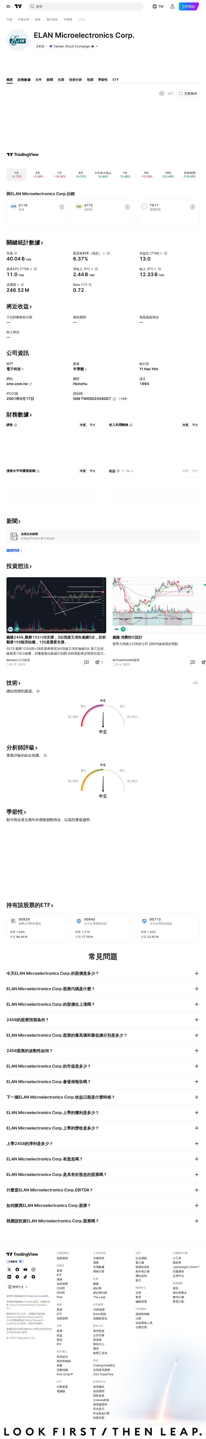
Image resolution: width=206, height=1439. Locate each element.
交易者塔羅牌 (101, 1369)
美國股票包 (100, 1318)
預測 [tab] (90, 80)
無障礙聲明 (100, 1404)
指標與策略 (143, 1314)
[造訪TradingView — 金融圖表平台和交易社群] (22, 154)
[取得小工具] (170, 93)
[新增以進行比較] (61, 207)
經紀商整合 (180, 1292)
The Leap (99, 1297)
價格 (96, 1262)
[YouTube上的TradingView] (25, 1269)
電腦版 (61, 1391)
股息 (59, 1339)
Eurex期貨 (99, 1314)
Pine (59, 1297)
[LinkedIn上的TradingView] (9, 1277)
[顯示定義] (15, 253)
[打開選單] (8, 6)
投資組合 (62, 1356)
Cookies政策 (101, 1400)
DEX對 (61, 1292)
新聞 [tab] (50, 80)
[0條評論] (86, 662)
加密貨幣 (62, 1283)
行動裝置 (62, 1386)
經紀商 (97, 1288)
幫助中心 (98, 1344)
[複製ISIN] (114, 399)
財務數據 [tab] (24, 80)
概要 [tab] (9, 80)
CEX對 (61, 1288)
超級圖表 (62, 1258)
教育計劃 (178, 1301)
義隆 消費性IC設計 (127, 637)
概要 (96, 1283)
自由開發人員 (144, 1322)
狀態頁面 (98, 1417)
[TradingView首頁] (18, 6)
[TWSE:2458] (10, 629)
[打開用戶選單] (172, 6)
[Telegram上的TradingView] (17, 1277)
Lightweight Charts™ (186, 1267)
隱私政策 (98, 1395)
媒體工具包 (100, 1353)
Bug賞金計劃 (101, 1413)
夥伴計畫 (178, 1297)
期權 (59, 1365)
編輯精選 (141, 1301)
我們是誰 (98, 1330)
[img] (92, 46)
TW (161, 6)
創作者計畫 (143, 1271)
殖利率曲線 (64, 1361)
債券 (59, 1279)
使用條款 (98, 1386)
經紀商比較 (100, 1292)
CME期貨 (99, 1309)
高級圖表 (178, 1271)
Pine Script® (65, 1374)
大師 (138, 1318)
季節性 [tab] (103, 80)
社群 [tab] (61, 80)
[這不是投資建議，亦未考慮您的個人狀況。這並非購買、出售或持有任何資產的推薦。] (38, 691)
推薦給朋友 (143, 1267)
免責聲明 (98, 1391)
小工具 (177, 1258)
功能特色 (98, 1258)
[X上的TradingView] (9, 1269)
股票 (59, 1270)
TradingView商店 (104, 1365)
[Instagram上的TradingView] (33, 1269)
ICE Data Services (33, 1296)
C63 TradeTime (103, 1374)
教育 (138, 1297)
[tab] (82, 425)
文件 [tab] (38, 80)
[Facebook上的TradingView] (17, 1269)
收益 (59, 1335)
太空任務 (98, 1335)
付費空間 (141, 1327)
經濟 (59, 1330)
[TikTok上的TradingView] (25, 1277)
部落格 (97, 1339)
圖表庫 (177, 1262)
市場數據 (98, 1267)
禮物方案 (98, 1271)
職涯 (96, 1348)
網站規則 (141, 1275)
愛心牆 (140, 1262)
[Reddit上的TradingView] (33, 1277)
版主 (138, 1280)
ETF (59, 1275)
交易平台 (178, 1275)
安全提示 (98, 1408)
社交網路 (141, 1258)
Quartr (17, 1332)
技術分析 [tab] (75, 80)
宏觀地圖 (62, 1369)
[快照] (162, 93)
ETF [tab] (116, 80)
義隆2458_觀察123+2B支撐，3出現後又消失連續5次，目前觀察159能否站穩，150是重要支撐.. (56, 639)
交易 (138, 1292)
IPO (59, 1344)
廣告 (175, 1288)
